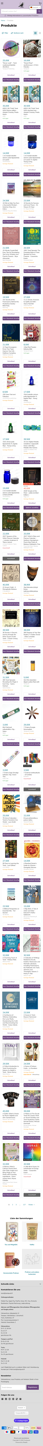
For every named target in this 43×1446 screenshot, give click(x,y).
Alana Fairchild (28, 305)
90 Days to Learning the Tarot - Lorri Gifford (11, 864)
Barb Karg (5, 307)
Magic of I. (26, 497)
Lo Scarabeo (27, 1070)
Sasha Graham (6, 688)
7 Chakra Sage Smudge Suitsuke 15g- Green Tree (10, 775)
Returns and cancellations (21, 1438)
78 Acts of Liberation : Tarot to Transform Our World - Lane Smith (10, 820)
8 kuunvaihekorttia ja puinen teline (31, 819)
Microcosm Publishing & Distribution (30, 917)
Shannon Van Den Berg (9, 1119)
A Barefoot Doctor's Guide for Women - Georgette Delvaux (30, 865)
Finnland (21, 1413)
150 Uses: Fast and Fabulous (9, 395)
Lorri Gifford (6, 867)
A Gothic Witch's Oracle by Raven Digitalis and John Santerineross (11, 1116)
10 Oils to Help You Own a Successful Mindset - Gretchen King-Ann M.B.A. (11, 206)
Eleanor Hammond (29, 1019)
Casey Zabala (6, 1027)
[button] (35, 7)
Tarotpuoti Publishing (8, 69)
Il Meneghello (6, 591)
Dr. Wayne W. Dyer (29, 209)
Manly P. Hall (27, 975)
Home (3, 20)
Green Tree (5, 778)
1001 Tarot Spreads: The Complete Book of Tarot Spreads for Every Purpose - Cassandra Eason (32, 254)
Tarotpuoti (26, 69)
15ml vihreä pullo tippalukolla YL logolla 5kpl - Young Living (10, 444)
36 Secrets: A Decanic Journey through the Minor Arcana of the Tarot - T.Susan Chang (10, 635)
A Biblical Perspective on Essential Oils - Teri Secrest (11, 911)
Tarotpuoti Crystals (29, 731)
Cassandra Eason (28, 260)
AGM (4, 116)
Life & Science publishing (9, 398)
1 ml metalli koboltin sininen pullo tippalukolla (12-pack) (11, 158)
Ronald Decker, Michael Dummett (30, 1126)
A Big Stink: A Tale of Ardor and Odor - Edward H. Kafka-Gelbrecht (31, 912)
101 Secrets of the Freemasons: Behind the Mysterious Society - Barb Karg (11, 303)
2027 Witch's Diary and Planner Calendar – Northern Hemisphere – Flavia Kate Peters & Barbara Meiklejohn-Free (32, 540)
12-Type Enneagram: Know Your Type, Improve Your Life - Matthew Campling (10, 350)
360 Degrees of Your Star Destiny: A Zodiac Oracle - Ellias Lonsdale (32, 634)
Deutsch (20, 1408)
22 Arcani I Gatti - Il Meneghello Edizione (10, 588)
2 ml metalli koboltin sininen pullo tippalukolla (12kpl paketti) (11, 493)
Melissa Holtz (6, 961)
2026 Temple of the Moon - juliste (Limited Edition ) (31, 493)
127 (24, 1205)
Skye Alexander (7, 260)
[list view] (40, 33)
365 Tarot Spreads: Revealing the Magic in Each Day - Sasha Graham (10, 683)
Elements (26, 776)
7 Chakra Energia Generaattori (29, 728)
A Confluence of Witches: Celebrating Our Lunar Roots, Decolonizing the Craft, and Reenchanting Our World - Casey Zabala (10, 1020)
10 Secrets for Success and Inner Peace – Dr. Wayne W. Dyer (31, 205)
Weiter (30, 1205)
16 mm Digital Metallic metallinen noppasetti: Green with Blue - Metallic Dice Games (31, 445)
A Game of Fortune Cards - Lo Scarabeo (30, 1067)
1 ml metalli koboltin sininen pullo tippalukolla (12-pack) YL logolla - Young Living (32, 159)
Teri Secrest (6, 914)
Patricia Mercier (28, 1174)
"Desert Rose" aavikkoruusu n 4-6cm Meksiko (31, 65)
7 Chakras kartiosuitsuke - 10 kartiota (32, 774)
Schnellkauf (11, 75)
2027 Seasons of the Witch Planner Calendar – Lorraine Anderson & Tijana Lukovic (11, 539)
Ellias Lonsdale (28, 638)
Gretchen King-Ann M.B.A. (10, 211)
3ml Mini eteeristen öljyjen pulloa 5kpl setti (31, 681)
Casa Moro (26, 593)
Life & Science (6, 161)
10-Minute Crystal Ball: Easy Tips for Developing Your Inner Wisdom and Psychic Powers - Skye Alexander (11, 254)
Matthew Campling (8, 355)
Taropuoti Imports (28, 822)
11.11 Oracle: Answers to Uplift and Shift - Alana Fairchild (31, 302)
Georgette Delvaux (29, 869)
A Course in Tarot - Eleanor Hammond (30, 1016)
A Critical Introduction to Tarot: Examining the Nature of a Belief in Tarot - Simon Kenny (11, 1069)
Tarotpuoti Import (28, 351)
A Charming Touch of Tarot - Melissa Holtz (10, 959)
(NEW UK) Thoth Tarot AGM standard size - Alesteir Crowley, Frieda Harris (31, 111)
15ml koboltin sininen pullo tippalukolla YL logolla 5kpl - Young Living (31, 397)
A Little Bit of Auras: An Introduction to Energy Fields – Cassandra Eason (31, 1170)
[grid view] (35, 33)
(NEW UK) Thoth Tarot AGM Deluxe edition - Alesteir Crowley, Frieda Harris (10, 111)
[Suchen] (39, 11)
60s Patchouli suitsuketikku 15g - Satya (9, 729)
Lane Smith (6, 824)
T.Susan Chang (7, 640)
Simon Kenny (6, 1074)
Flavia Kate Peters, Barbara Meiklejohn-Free (31, 546)
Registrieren (32, 1387)
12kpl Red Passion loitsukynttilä (30, 348)
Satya (4, 733)
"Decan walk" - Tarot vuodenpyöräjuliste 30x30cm (10, 65)
